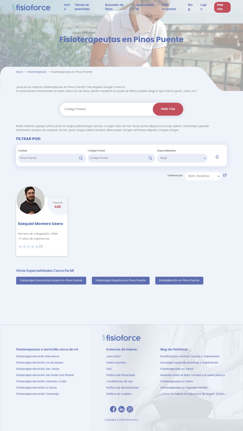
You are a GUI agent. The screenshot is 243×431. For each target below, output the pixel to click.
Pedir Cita (168, 109)
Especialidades (166, 151)
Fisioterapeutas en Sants (176, 381)
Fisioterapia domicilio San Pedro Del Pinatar (45, 375)
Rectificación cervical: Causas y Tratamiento (190, 356)
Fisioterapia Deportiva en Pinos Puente (121, 280)
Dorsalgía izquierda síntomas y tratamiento (189, 362)
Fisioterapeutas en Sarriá (176, 369)
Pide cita (220, 7)
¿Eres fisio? (113, 356)
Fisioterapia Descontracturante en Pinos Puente (51, 280)
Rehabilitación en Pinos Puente (179, 280)
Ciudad (22, 151)
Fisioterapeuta (37, 72)
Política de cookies (118, 394)
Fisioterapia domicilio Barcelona (37, 356)
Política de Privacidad (120, 375)
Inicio (19, 72)
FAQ (109, 369)
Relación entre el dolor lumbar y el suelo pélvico (192, 375)
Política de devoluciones (122, 387)
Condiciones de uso (119, 381)
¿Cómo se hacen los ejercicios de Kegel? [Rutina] (193, 394)
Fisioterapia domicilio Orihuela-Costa (41, 381)
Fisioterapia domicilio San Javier (37, 369)
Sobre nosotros (116, 362)
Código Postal (96, 151)
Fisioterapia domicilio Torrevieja (37, 394)
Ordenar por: (175, 175)
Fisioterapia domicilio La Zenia (36, 387)
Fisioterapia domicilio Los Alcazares (39, 362)
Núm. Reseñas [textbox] (198, 176)
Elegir (163, 158)
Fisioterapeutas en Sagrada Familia (183, 387)
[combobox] (203, 176)
